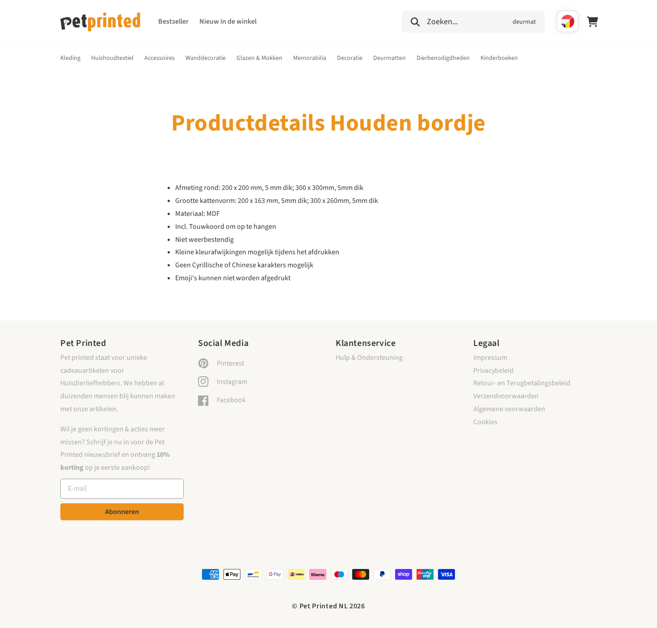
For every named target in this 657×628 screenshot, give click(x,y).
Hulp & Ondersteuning (369, 357)
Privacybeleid (493, 370)
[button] (473, 20)
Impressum (490, 357)
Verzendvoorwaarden (506, 396)
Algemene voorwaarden (509, 409)
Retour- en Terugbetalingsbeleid (521, 383)
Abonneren (122, 512)
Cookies (485, 422)
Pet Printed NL (323, 606)
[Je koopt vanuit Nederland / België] (567, 21)
